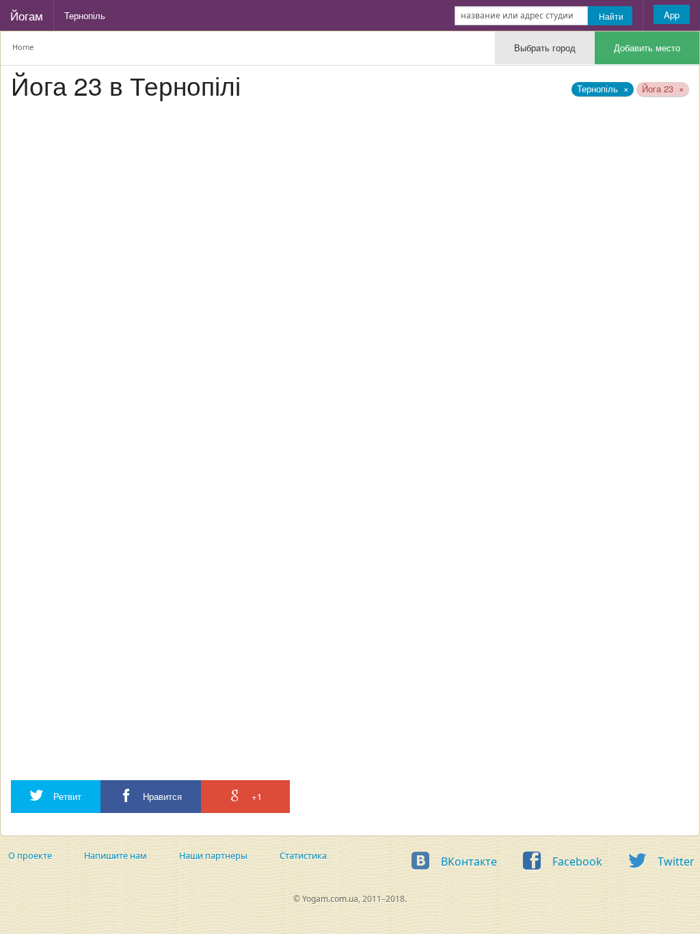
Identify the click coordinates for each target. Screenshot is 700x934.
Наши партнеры (213, 855)
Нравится (161, 796)
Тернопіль (84, 15)
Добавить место (647, 47)
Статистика (303, 855)
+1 (255, 796)
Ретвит (66, 796)
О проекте (30, 855)
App (671, 14)
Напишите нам (115, 855)
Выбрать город (545, 47)
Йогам (26, 15)
